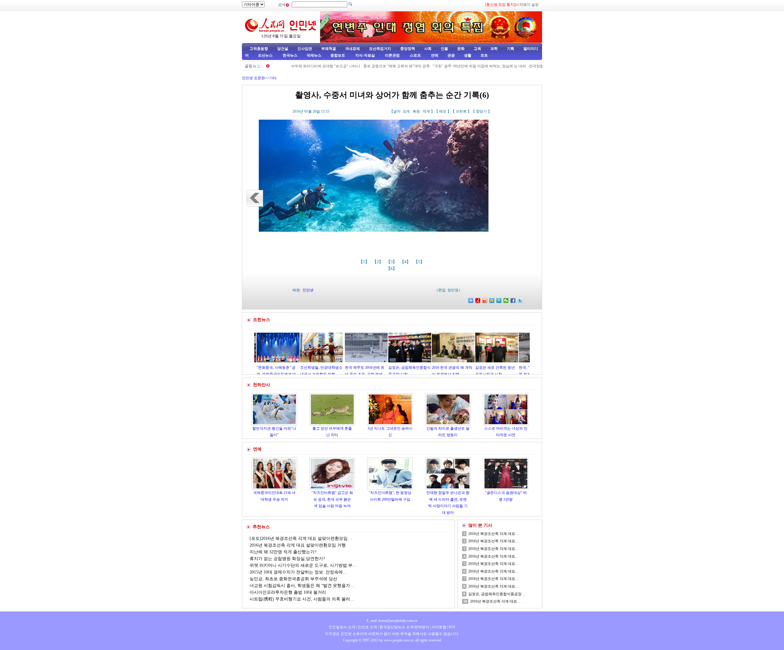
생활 (467, 55)
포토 (484, 55)
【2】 (378, 262)
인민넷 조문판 (253, 78)
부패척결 (328, 49)
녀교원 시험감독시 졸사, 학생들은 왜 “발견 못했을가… (302, 585)
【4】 (406, 262)
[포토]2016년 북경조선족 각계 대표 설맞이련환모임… (301, 538)
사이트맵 (439, 627)
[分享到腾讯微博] (499, 300)
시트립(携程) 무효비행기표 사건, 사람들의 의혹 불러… (302, 599)
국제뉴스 (314, 55)
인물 (444, 49)
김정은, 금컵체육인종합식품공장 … (497, 594)
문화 (461, 49)
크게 (406, 111)
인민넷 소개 (367, 627)
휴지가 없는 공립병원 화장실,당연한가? (287, 558)
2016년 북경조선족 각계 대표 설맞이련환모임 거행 (298, 545)
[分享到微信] (506, 300)
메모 (443, 111)
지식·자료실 (365, 55)
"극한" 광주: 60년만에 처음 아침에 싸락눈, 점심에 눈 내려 (458, 66)
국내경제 (352, 49)
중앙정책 (407, 49)
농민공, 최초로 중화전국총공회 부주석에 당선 (293, 579)
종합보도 (337, 55)
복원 (416, 111)
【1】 (365, 262)
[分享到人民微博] (478, 300)
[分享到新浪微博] (485, 300)
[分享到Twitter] (520, 300)
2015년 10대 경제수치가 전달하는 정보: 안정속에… (298, 572)
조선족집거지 (380, 49)
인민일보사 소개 (342, 627)
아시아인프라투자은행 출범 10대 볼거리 (288, 592)
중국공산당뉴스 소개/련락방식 (404, 627)
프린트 (461, 111)
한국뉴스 (290, 55)
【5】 (420, 262)
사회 (428, 49)
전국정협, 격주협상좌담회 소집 (533, 66)
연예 (434, 55)
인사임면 (304, 49)
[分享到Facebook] (513, 300)
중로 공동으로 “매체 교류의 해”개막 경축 (375, 66)
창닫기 (481, 111)
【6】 (392, 268)
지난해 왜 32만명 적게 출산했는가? (283, 552)
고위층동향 (259, 49)
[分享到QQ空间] (492, 300)
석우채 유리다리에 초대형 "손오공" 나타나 (304, 66)
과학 (494, 49)
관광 (451, 55)
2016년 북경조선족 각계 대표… (493, 534)
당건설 (282, 49)
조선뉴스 (265, 55)
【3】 (392, 262)
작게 (426, 111)
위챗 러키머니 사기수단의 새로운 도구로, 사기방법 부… (303, 565)
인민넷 (308, 290)
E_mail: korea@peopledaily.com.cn (392, 620)
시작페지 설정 (527, 4)
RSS (452, 627)
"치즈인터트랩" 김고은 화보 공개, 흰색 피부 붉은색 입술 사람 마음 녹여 (332, 499)
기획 (510, 49)
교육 (477, 49)
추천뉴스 (261, 527)
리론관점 (392, 55)
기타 (273, 78)
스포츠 (415, 55)
